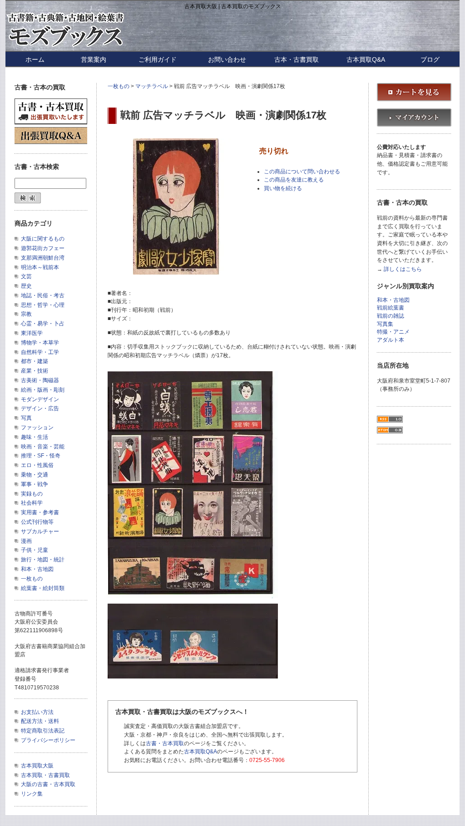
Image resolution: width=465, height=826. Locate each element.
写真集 (385, 324)
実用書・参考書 (40, 512)
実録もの (32, 494)
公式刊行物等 (37, 522)
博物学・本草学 (40, 342)
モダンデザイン (40, 399)
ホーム (35, 59)
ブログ (430, 59)
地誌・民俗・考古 (42, 295)
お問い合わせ (227, 59)
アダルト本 (390, 340)
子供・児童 (34, 550)
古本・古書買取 (296, 59)
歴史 (26, 286)
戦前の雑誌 (390, 316)
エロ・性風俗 (37, 465)
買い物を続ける (283, 188)
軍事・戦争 (34, 484)
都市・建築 (34, 361)
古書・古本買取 (165, 743)
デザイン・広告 (40, 408)
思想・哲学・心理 (42, 305)
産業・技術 (34, 371)
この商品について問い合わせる (302, 171)
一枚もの (118, 86)
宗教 (26, 314)
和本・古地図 (37, 569)
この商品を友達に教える (294, 180)
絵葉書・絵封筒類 (42, 588)
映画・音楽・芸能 (42, 446)
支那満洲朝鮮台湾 (42, 258)
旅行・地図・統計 (42, 559)
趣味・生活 (34, 437)
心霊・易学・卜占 (42, 323)
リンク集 (32, 794)
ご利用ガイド (158, 59)
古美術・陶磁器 (40, 380)
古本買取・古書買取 (45, 775)
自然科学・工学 (40, 352)
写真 (26, 418)
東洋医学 (32, 333)
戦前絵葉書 (390, 308)
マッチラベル (151, 86)
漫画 (26, 541)
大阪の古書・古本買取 (48, 784)
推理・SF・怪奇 (40, 455)
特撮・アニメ (393, 332)
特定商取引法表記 (42, 731)
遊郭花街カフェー (42, 248)
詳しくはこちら (403, 269)
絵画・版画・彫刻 (42, 390)
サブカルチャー (40, 531)
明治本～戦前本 (40, 267)
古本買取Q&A (365, 59)
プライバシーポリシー (48, 740)
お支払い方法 (37, 712)
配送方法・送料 (40, 721)
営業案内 (93, 59)
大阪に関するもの (42, 239)
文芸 (26, 276)
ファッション (37, 427)
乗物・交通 (34, 475)
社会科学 (32, 503)
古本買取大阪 (37, 765)
